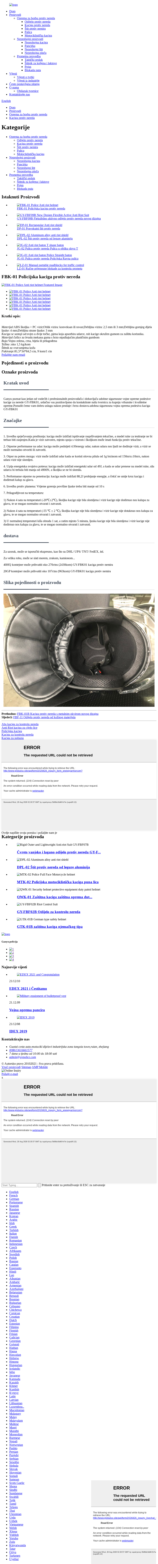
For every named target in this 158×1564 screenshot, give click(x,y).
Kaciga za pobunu (13, 738)
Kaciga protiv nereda (37, 25)
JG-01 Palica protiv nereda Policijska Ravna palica (47, 258)
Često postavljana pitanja (24, 84)
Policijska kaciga (12, 731)
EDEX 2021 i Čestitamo (28, 989)
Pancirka (30, 46)
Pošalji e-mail (10, 1074)
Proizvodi (15, 14)
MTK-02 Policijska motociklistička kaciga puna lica (58, 882)
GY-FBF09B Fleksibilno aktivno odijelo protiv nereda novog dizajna (59, 218)
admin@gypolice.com (22, 1057)
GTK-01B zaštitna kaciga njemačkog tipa (50, 927)
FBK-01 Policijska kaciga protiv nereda (41, 208)
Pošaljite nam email (13, 354)
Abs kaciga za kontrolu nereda (20, 724)
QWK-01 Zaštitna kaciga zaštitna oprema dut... (54, 897)
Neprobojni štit (34, 49)
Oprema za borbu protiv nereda (36, 18)
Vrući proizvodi (11, 1067)
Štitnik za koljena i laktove (41, 63)
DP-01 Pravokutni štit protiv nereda (38, 228)
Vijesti (13, 73)
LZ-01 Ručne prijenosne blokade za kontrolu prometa (49, 268)
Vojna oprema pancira (27, 1010)
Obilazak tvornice (28, 91)
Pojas (28, 66)
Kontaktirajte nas (19, 94)
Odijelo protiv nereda (37, 21)
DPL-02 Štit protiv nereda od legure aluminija (45, 238)
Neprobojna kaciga (36, 42)
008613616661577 (20, 1050)
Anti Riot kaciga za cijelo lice (19, 727)
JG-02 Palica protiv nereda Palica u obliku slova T (47, 248)
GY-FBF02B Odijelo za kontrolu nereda (48, 912)
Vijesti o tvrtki (25, 77)
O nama (14, 87)
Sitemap (26, 1067)
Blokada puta (33, 70)
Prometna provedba (29, 56)
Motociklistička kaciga (38, 35)
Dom (12, 11)
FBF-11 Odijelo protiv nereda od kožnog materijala (44, 717)
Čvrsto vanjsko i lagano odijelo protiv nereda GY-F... (59, 852)
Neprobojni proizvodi (30, 39)
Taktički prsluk (34, 59)
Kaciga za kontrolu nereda (18, 734)
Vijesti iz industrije (28, 80)
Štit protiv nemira (35, 28)
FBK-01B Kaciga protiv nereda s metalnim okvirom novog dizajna (57, 713)
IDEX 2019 (18, 1031)
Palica (28, 32)
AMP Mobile (40, 1067)
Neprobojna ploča (35, 52)
